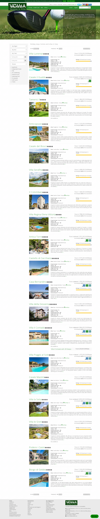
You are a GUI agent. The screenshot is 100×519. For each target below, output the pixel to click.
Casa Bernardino (38, 281)
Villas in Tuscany (49, 511)
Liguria (29, 511)
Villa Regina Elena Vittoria (42, 214)
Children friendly (49, 506)
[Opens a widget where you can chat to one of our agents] (94, 516)
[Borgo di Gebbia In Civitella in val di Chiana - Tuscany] (39, 479)
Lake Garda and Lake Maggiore (34, 507)
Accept (64, 1)
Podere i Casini (37, 447)
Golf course (15, 80)
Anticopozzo (35, 123)
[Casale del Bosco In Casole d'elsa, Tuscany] (39, 156)
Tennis (13, 82)
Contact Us (11, 502)
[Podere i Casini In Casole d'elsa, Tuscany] (39, 457)
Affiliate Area (12, 508)
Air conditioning (15, 72)
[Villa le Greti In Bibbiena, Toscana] (39, 431)
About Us (11, 503)
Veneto (29, 503)
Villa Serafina (36, 169)
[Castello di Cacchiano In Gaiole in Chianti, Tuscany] (39, 268)
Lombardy (30, 508)
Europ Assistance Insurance (15, 514)
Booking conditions (13, 506)
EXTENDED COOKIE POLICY (14, 516)
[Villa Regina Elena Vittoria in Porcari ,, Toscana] (39, 224)
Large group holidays (50, 508)
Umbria (29, 509)
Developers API (12, 504)
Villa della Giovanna (39, 304)
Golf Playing (48, 507)
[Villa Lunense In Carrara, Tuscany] (39, 63)
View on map (86, 48)
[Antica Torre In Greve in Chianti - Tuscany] (39, 246)
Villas (42, 7)
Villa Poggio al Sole (39, 354)
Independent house (16, 69)
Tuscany (30, 7)
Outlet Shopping (49, 512)
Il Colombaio (35, 192)
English (76, 7)
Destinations (31, 500)
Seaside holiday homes (51, 509)
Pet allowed (15, 78)
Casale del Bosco (38, 146)
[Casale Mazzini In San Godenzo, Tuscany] (39, 386)
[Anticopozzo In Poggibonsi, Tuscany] (39, 133)
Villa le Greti (35, 421)
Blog (10, 511)
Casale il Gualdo (37, 77)
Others (46, 7)
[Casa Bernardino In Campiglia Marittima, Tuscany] (39, 291)
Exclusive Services (13, 513)
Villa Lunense (36, 53)
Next (60, 48)
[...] (59, 71)
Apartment (14, 67)
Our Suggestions (50, 500)
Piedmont (30, 514)
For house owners (13, 512)
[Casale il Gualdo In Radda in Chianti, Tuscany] (39, 87)
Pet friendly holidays (50, 504)
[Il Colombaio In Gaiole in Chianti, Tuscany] (39, 201)
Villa (13, 71)
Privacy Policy (12, 507)
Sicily (29, 506)
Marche (29, 513)
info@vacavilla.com (72, 4)
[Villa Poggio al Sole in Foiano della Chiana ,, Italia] (39, 364)
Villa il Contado (37, 327)
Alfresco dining (49, 502)
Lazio (29, 512)
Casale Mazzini (36, 377)
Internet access (15, 74)
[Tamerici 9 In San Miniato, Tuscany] (39, 109)
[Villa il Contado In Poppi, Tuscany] (39, 337)
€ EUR (70, 7)
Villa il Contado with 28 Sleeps (61, 349)
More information (71, 1)
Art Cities (48, 503)
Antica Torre (35, 236)
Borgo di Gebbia (37, 469)
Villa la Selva (35, 399)
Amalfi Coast (36, 7)
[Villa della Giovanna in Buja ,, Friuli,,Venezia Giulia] (39, 313)
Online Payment (12, 509)
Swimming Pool (16, 76)
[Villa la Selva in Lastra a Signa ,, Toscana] (39, 409)
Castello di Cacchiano (40, 258)
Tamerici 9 (34, 99)
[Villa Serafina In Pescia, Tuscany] (39, 179)
